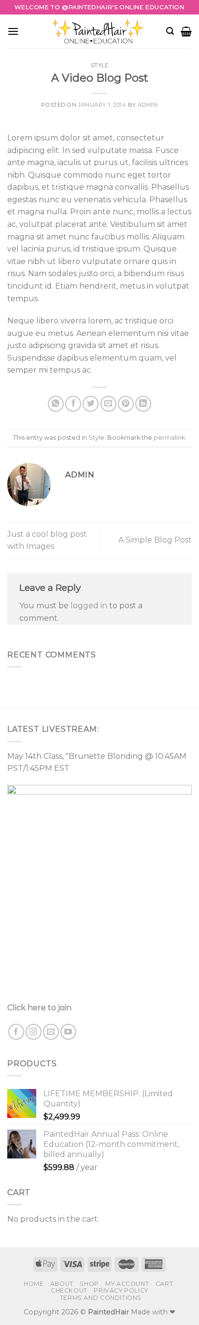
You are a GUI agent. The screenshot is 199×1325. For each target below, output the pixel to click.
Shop (89, 1283)
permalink (169, 437)
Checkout (69, 1290)
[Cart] (186, 31)
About (61, 1283)
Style (100, 65)
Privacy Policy (121, 1290)
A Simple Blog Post (155, 539)
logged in (89, 605)
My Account (127, 1283)
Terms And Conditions (101, 1297)
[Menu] (13, 31)
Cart (164, 1283)
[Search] (170, 31)
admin (148, 104)
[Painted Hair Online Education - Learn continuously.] (99, 31)
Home (33, 1283)
